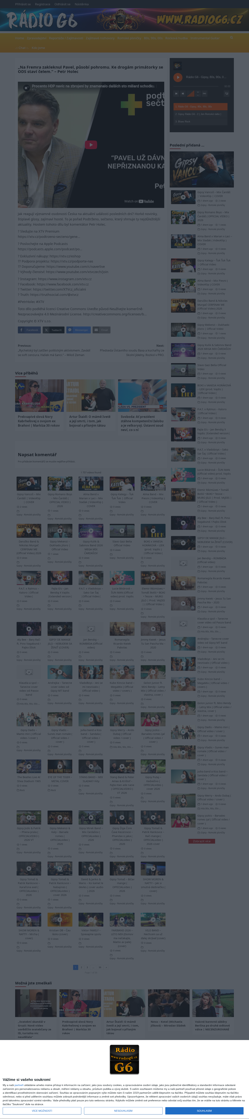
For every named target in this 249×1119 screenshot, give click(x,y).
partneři (19, 1085)
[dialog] (124, 1079)
